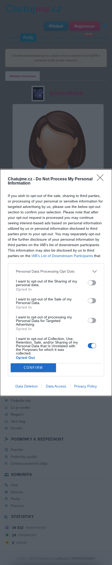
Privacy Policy (85, 386)
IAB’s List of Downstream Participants (62, 256)
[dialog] (56, 282)
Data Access (56, 386)
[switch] (92, 282)
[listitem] (56, 271)
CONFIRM (33, 368)
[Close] (102, 179)
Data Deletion (26, 386)
